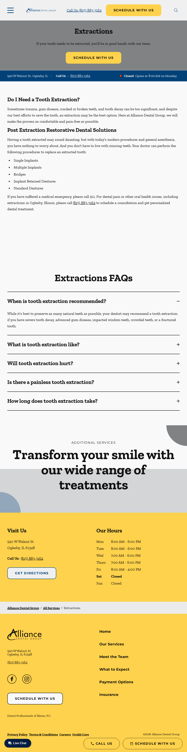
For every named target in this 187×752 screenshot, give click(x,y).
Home (105, 631)
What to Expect (114, 669)
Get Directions (32, 573)
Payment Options (116, 682)
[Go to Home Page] (41, 10)
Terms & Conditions (43, 734)
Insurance (109, 694)
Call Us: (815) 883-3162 (84, 10)
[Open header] (11, 10)
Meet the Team (113, 657)
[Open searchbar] (176, 10)
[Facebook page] (11, 679)
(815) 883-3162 (80, 76)
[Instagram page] (26, 679)
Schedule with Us (134, 10)
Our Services (111, 644)
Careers (65, 734)
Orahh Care (80, 734)
